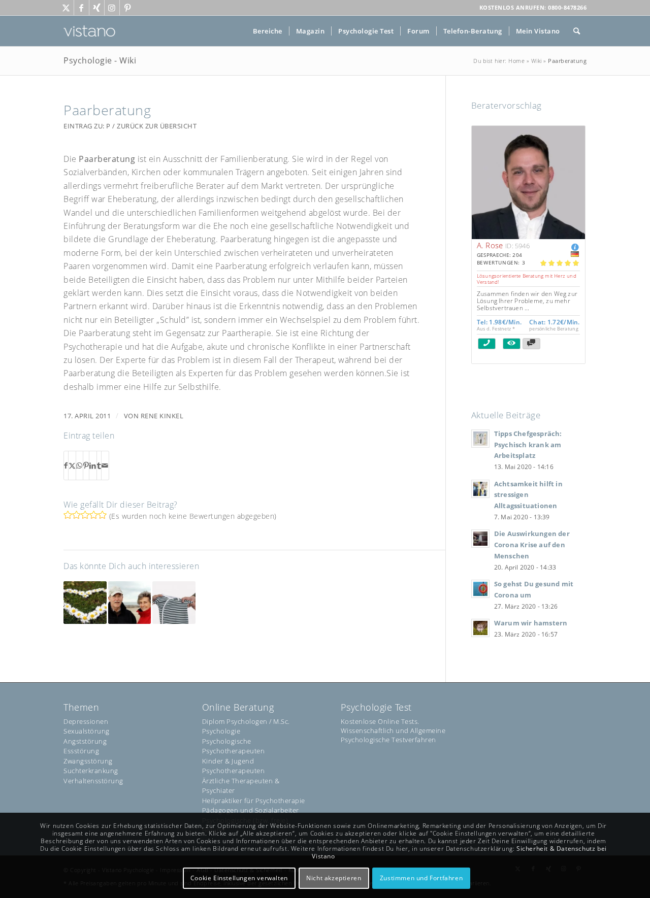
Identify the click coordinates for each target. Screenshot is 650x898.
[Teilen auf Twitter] (72, 465)
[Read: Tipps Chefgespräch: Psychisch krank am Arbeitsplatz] (480, 438)
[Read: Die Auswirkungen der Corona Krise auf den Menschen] (480, 538)
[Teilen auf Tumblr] (99, 465)
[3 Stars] (85, 515)
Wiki (536, 60)
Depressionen (85, 721)
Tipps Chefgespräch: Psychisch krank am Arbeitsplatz (528, 444)
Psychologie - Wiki (99, 60)
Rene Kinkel (162, 415)
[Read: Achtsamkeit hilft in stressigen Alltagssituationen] (480, 489)
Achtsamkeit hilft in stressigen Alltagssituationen (528, 494)
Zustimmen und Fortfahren (421, 878)
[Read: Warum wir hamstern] (480, 628)
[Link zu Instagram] (112, 7)
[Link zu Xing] (96, 7)
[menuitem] (267, 31)
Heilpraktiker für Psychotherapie (253, 800)
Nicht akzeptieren (333, 878)
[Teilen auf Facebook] (66, 465)
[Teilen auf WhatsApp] (79, 465)
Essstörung (81, 750)
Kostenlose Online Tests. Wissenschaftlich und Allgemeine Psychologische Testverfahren (393, 730)
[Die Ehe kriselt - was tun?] (129, 602)
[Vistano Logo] (89, 31)
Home (516, 60)
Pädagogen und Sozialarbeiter (250, 810)
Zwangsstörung (88, 761)
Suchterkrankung (90, 770)
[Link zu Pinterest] (127, 7)
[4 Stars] (93, 515)
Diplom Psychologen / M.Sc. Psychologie (246, 726)
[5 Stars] (102, 515)
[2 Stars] (76, 515)
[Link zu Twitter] (66, 7)
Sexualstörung (86, 731)
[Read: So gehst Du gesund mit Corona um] (480, 589)
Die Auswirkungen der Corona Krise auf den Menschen (532, 544)
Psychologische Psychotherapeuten (233, 746)
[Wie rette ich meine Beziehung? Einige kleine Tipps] (85, 602)
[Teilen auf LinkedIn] (92, 465)
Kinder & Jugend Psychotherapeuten (233, 766)
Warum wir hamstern (531, 622)
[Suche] (577, 31)
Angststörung (85, 741)
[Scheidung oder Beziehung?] (174, 602)
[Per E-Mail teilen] (105, 465)
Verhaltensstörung (93, 780)
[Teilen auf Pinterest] (86, 465)
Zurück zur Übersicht (157, 125)
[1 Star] (67, 515)
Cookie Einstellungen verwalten (239, 878)
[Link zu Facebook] (81, 7)
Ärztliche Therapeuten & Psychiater (241, 785)
